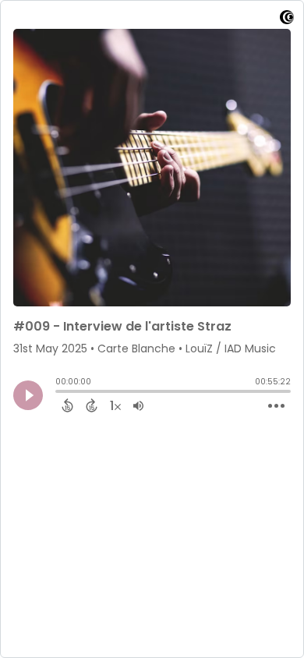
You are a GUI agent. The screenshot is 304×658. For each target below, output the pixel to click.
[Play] (28, 395)
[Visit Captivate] (287, 20)
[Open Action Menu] (276, 406)
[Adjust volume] (138, 405)
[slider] (59, 393)
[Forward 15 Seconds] (92, 405)
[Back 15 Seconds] (67, 405)
